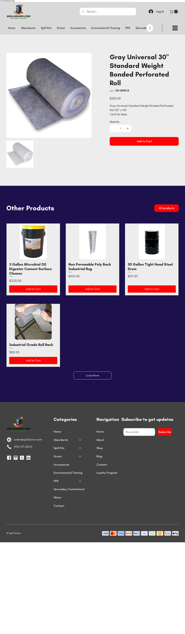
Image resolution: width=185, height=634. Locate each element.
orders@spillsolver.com (28, 439)
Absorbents (61, 440)
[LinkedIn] (28, 457)
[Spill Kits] (80, 448)
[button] (174, 11)
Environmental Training (68, 472)
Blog (99, 456)
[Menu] (175, 28)
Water (57, 497)
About (100, 440)
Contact (59, 505)
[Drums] (80, 456)
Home (57, 431)
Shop (99, 448)
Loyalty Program (106, 472)
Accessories (61, 464)
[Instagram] (15, 457)
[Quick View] (33, 241)
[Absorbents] (80, 440)
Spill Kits (59, 448)
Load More (92, 375)
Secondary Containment (69, 489)
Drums (58, 456)
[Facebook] (9, 457)
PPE (56, 481)
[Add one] (127, 128)
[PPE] (80, 481)
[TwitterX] (22, 457)
